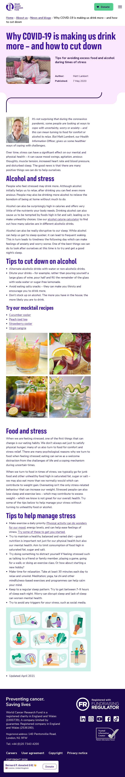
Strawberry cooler (20, 323)
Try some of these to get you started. (41, 532)
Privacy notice (77, 753)
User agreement (32, 753)
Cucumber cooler (20, 315)
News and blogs (40, 18)
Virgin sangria (17, 328)
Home (9, 18)
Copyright (56, 753)
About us (22, 18)
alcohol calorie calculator (63, 219)
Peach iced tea (18, 319)
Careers (11, 753)
